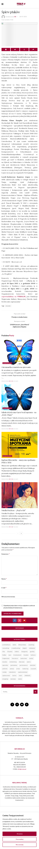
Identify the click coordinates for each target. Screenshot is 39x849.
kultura (33, 655)
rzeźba (4, 672)
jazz (10, 655)
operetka (5, 665)
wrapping (5, 679)
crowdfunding (16, 648)
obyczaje (21, 661)
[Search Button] (36, 692)
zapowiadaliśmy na (14, 296)
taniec (14, 675)
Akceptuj (19, 834)
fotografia (25, 651)
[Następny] (21, 533)
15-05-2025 (15, 381)
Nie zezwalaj (19, 844)
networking (13, 661)
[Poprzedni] (17, 533)
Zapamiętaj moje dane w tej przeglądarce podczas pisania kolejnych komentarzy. (19, 607)
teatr (20, 675)
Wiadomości (7, 363)
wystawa (13, 679)
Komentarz (6, 554)
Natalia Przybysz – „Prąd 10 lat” (14, 510)
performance (24, 665)
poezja (12, 668)
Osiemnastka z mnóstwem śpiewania (16, 367)
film (3, 651)
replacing (25, 668)
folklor (17, 651)
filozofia (9, 651)
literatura (15, 658)
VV (15, 16)
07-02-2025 (15, 526)
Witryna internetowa (8, 596)
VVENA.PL (27, 675)
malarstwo (24, 658)
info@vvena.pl (22, 769)
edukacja (32, 648)
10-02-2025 (15, 479)
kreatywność (17, 655)
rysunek (33, 668)
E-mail (4, 588)
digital (25, 648)
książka (26, 655)
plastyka (32, 665)
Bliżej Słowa (22, 644)
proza (18, 668)
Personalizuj (19, 839)
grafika (32, 651)
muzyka (8, 306)
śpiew (20, 679)
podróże (4, 668)
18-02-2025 (15, 428)
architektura (6, 644)
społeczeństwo (22, 672)
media (31, 658)
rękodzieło (12, 672)
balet (14, 644)
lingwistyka (5, 658)
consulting (5, 648)
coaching (31, 644)
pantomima (14, 665)
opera (28, 661)
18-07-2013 (23, 16)
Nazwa (4, 579)
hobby (4, 655)
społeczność (6, 675)
